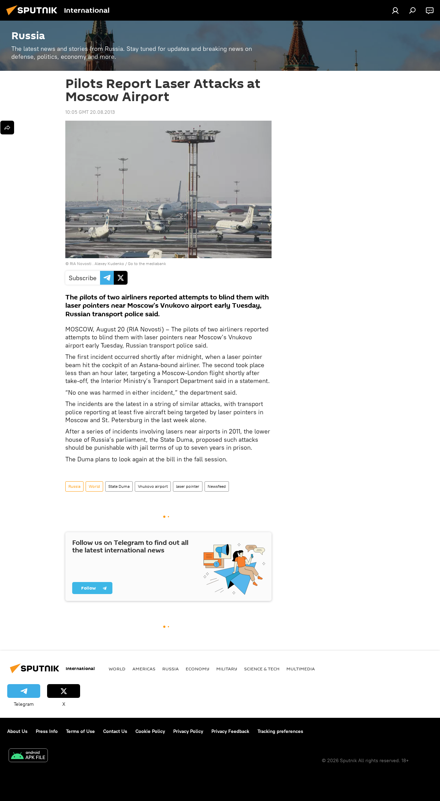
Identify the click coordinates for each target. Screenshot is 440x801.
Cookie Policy (150, 731)
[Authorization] (395, 10)
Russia (74, 486)
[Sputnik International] (33, 16)
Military (226, 669)
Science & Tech (261, 669)
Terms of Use (80, 731)
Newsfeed (217, 486)
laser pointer (187, 486)
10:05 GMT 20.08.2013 (90, 112)
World (94, 486)
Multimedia (300, 669)
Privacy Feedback (230, 731)
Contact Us (115, 731)
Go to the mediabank (147, 263)
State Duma (119, 486)
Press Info (47, 731)
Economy (197, 669)
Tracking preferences (280, 731)
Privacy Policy (188, 731)
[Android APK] (28, 756)
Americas (143, 669)
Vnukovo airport (153, 486)
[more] (7, 127)
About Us (17, 731)
